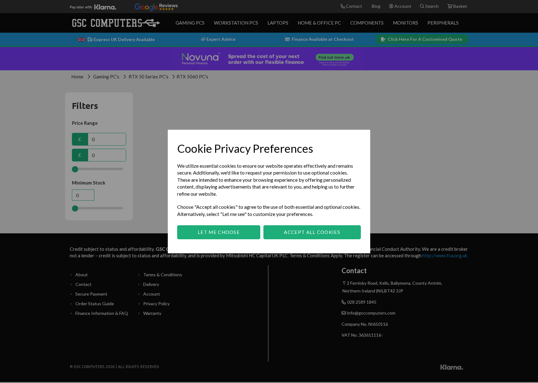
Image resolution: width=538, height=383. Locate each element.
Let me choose (219, 232)
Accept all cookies (312, 232)
